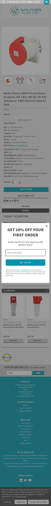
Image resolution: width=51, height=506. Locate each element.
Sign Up (37, 2)
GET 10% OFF (25, 262)
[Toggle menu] (3, 3)
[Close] (47, 226)
